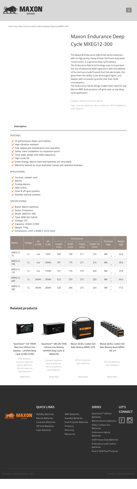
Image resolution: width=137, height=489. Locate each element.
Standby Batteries (74, 418)
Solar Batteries (77, 108)
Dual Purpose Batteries (76, 422)
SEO (31, 473)
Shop (15, 26)
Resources (70, 434)
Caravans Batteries (84, 105)
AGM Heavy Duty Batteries (105, 439)
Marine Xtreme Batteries (104, 420)
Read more (25, 376)
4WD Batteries (24, 358)
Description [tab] (20, 126)
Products (69, 426)
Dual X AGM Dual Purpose (105, 451)
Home (10, 26)
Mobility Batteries (45, 414)
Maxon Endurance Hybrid (28, 26)
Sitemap (111, 473)
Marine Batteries (101, 105)
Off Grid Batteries (118, 105)
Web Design (6, 473)
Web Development (20, 473)
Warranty (69, 430)
